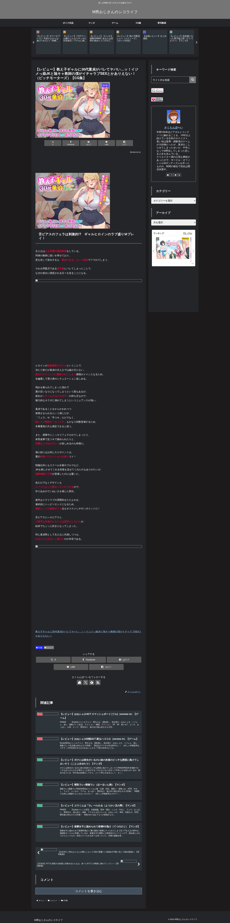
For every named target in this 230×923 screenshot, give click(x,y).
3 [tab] (119, 58)
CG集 (40, 647)
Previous (33, 42)
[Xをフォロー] (85, 682)
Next (196, 42)
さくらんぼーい (173, 127)
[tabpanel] (48, 42)
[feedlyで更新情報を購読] (91, 682)
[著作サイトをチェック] (79, 682)
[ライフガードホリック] (172, 249)
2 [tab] (115, 58)
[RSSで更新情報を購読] (97, 682)
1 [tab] (111, 58)
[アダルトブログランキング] (157, 99)
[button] (124, 143)
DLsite (187, 233)
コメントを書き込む (88, 891)
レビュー (50, 647)
